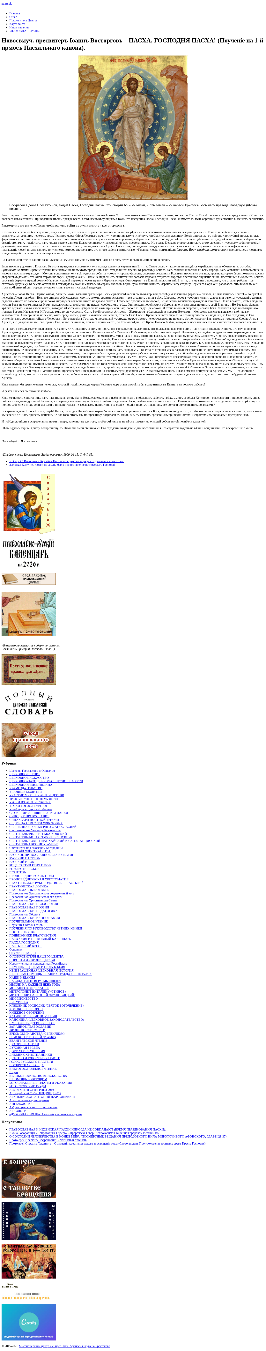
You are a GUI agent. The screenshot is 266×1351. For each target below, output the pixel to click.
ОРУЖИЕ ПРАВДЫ (22, 953)
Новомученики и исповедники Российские (38, 963)
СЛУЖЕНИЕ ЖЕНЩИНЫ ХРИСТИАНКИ (38, 812)
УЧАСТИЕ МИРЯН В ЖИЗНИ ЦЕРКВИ (36, 795)
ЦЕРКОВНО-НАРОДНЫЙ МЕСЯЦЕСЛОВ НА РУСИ (46, 781)
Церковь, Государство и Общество (32, 770)
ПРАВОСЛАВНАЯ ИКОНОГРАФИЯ (34, 918)
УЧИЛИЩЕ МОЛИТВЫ (25, 791)
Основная (15, 949)
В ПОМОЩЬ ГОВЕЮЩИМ (28, 1079)
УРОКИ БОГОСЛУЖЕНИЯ (28, 805)
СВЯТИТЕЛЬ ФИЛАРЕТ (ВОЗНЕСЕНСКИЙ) (40, 837)
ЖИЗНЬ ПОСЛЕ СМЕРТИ (27, 1030)
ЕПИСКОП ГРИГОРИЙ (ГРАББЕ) (32, 1037)
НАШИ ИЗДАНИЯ (22, 977)
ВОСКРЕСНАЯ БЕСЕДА (26, 1065)
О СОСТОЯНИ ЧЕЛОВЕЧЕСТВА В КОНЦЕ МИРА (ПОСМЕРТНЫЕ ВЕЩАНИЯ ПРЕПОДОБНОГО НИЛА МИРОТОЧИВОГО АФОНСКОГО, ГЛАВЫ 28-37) (117, 1136)
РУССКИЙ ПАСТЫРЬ (24, 858)
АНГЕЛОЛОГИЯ (21, 1103)
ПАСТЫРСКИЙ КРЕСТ (25, 946)
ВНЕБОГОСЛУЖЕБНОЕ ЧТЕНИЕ (33, 1068)
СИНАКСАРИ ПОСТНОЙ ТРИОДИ (34, 819)
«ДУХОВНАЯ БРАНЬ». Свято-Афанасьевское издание (45, 1114)
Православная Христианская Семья (33, 900)
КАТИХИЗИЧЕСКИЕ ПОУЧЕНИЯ (33, 1016)
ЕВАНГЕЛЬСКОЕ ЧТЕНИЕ (28, 1040)
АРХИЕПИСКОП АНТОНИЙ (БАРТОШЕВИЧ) (42, 1096)
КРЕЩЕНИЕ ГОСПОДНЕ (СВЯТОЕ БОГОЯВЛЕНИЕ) (46, 1005)
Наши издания (19, 27)
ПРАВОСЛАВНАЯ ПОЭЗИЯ (29, 907)
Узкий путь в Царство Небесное (30, 809)
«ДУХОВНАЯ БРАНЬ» (25, 31)
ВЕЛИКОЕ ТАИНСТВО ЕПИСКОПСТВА (38, 1075)
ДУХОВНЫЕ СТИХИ (24, 1044)
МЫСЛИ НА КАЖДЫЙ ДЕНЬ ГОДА (34, 984)
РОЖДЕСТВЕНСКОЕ (24, 868)
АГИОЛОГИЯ (19, 1110)
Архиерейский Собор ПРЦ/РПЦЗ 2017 (35, 1093)
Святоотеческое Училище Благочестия (35, 830)
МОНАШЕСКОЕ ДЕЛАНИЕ (29, 988)
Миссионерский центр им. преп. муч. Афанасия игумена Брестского (64, 1346)
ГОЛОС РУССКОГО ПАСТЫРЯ (31, 1061)
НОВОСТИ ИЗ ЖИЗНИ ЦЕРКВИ (32, 960)
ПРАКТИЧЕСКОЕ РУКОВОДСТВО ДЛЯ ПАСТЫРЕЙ (46, 882)
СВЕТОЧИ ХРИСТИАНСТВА (30, 851)
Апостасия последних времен (29, 1100)
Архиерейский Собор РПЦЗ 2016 (31, 1089)
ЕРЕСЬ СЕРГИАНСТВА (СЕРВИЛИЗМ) (36, 1033)
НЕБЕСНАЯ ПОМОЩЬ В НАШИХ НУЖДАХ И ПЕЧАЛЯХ (50, 974)
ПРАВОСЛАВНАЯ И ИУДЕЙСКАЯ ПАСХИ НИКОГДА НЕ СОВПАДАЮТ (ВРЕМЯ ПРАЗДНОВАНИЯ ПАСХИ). (87, 1129)
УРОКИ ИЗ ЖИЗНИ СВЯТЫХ (30, 802)
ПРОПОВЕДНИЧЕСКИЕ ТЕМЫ (31, 875)
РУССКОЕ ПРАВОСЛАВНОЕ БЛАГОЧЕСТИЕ (41, 854)
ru (6, 3)
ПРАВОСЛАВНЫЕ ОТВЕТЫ (29, 890)
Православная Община (24, 914)
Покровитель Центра (23, 20)
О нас (13, 17)
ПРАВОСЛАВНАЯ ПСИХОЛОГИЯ (33, 904)
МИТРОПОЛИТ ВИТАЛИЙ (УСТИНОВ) (37, 991)
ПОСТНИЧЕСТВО (22, 932)
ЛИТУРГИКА (18, 1002)
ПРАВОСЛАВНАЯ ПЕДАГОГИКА (33, 911)
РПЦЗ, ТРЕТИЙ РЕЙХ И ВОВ (30, 865)
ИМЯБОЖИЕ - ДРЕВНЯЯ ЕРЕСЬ (32, 1023)
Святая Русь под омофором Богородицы (36, 847)
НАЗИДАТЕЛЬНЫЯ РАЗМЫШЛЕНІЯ (35, 981)
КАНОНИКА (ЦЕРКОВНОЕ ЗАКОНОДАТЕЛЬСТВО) (46, 1019)
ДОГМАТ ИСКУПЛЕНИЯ (27, 1051)
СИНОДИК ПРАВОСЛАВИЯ (29, 816)
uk (10, 3)
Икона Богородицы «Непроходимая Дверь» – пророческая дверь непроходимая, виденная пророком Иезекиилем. (84, 1133)
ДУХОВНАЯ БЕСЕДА (24, 1047)
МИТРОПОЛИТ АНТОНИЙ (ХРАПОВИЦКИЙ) (42, 995)
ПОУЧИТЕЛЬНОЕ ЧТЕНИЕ (28, 921)
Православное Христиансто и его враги (36, 897)
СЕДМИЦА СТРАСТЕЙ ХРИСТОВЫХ (36, 823)
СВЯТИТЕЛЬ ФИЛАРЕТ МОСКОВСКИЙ (38, 833)
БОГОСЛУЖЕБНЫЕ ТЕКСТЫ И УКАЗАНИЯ (40, 1082)
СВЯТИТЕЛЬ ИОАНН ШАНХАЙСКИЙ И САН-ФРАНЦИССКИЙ (54, 840)
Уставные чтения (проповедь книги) (33, 798)
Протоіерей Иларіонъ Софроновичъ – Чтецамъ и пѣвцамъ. (48, 1140)
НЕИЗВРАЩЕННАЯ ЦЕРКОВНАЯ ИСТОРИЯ (41, 970)
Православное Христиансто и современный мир (41, 893)
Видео (13, 1072)
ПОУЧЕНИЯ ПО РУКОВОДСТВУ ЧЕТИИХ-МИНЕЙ (45, 928)
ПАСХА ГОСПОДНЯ (24, 942)
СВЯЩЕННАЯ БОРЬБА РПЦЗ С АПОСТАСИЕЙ (43, 826)
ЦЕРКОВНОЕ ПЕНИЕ (24, 774)
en (3, 3)
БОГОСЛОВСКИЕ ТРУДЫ (27, 1086)
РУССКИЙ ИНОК (21, 861)
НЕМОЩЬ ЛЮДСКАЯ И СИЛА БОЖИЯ (37, 967)
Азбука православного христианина (33, 1107)
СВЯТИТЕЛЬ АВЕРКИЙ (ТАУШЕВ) (34, 844)
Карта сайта (17, 24)
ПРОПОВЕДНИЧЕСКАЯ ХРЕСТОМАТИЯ (39, 879)
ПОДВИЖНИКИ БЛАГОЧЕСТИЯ (32, 935)
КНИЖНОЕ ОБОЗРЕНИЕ (27, 1012)
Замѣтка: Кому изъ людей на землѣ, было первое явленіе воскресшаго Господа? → (64, 464)
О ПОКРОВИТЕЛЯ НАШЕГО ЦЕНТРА (36, 956)
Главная (14, 13)
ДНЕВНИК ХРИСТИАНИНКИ (30, 1054)
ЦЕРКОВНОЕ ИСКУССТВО (29, 777)
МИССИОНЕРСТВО (23, 998)
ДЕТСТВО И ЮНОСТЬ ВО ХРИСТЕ (34, 1058)
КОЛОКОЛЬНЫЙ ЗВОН (26, 1009)
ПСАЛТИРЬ (17, 872)
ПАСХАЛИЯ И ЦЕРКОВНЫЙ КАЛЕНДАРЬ (40, 939)
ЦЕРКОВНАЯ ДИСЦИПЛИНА (30, 784)
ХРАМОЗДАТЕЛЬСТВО (25, 788)
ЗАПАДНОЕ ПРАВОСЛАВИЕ (30, 1026)
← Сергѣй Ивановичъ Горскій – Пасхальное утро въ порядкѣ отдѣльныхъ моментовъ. (66, 461)
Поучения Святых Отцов (26, 925)
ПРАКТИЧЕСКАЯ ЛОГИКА (28, 886)
